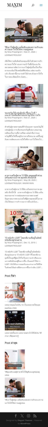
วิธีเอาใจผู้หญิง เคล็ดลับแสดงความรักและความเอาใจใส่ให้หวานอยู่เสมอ (24, 48)
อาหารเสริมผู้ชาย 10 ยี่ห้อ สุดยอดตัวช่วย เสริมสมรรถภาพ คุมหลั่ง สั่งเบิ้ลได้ (23, 176)
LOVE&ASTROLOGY (13, 55)
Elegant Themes (25, 420)
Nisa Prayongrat (14, 52)
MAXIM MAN (28, 183)
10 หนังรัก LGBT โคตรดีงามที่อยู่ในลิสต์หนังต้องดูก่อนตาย (23, 238)
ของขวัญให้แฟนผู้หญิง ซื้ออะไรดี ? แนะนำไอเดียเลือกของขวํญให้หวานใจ (22, 113)
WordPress (25, 423)
